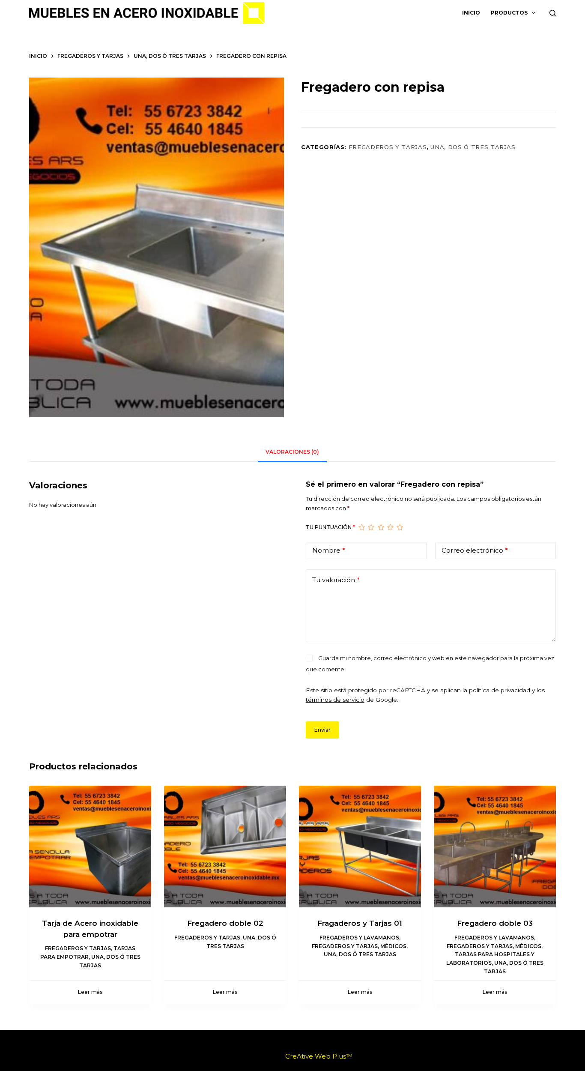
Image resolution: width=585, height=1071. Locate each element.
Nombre (328, 550)
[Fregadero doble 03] (495, 847)
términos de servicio (335, 699)
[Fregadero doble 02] (225, 847)
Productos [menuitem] (509, 12)
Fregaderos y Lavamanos (359, 937)
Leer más (90, 992)
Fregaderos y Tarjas (388, 147)
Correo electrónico (475, 550)
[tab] (292, 452)
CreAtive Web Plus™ (318, 1056)
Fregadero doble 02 (225, 923)
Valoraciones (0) (292, 452)
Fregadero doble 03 (495, 923)
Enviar (322, 730)
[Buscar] (552, 13)
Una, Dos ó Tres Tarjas (472, 147)
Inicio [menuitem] (471, 12)
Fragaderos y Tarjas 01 (359, 923)
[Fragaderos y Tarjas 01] (360, 847)
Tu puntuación (330, 527)
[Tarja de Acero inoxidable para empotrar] (90, 847)
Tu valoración (336, 580)
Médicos (393, 946)
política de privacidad (499, 690)
